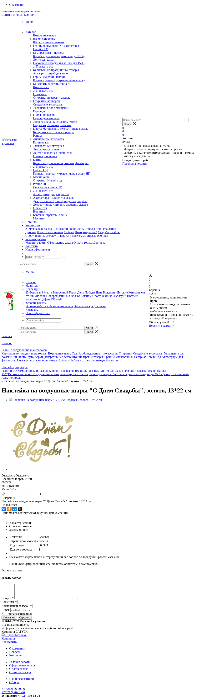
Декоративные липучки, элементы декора (60, 204)
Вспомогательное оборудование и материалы (38, 374)
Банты (37, 159)
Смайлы (114, 232)
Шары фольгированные (48, 42)
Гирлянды (39, 111)
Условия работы (35, 242)
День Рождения (106, 228)
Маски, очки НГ (43, 177)
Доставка (99, 242)
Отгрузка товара (20, 672)
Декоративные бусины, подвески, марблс (60, 201)
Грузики (73, 374)
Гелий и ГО (40, 49)
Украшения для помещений (51, 108)
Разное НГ (40, 183)
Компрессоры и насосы (48, 52)
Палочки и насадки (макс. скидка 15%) (58, 63)
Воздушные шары (45, 35)
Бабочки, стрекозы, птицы (50, 215)
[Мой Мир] (14, 509)
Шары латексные (44, 38)
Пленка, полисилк (45, 156)
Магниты (39, 218)
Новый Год (40, 170)
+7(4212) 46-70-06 (13, 688)
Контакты (15, 655)
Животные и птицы (50, 232)
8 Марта (46, 228)
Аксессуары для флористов (51, 194)
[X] (20, 509)
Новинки (39, 211)
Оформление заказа (60, 242)
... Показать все (43, 66)
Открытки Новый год (47, 180)
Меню (29, 21)
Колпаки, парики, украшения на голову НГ (61, 173)
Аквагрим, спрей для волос (51, 73)
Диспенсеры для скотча (48, 139)
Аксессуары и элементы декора (53, 197)
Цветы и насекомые (73, 235)
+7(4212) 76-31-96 (13, 692)
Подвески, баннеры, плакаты (52, 125)
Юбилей (102, 235)
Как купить (9, 642)
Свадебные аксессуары (48, 104)
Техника (39, 235)
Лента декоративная (46, 149)
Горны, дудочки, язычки (49, 76)
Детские (30, 232)
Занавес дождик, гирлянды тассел (55, 121)
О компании (17, 648)
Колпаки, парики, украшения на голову (59, 80)
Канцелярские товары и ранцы (53, 132)
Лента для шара (43, 59)
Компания (8, 638)
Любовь (69, 232)
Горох (72, 228)
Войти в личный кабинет (18, 14)
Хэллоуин (52, 235)
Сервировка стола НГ (47, 187)
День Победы (86, 228)
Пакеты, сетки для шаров (95, 374)
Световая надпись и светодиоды (133, 374)
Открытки (40, 94)
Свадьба (103, 232)
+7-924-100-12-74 (29, 695)
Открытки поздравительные (51, 97)
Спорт (29, 235)
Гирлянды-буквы (44, 114)
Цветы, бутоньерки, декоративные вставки (61, 128)
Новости (15, 652)
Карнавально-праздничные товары (56, 70)
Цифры (91, 235)
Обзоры (14, 682)
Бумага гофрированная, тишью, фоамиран (60, 163)
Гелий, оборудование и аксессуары (56, 45)
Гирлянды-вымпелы (46, 118)
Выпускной (60, 228)
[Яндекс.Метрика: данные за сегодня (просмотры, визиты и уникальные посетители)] (14, 635)
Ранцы (37, 135)
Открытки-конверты (46, 101)
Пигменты (40, 208)
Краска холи (41, 87)
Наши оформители (21, 678)
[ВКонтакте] (4, 509)
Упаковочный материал (48, 146)
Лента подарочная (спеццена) (52, 152)
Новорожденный (86, 232)
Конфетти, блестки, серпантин (53, 83)
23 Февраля (32, 228)
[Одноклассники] (9, 509)
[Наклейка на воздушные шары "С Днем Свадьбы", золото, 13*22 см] (55, 399)
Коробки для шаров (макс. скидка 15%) (58, 56)
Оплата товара (83, 242)
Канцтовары (41, 142)
